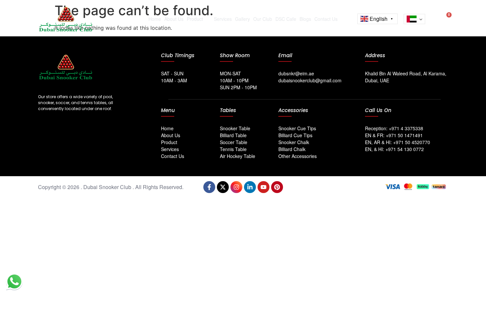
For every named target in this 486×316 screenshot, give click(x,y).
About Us (173, 19)
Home (154, 19)
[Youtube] (263, 187)
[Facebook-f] (209, 187)
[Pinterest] (277, 187)
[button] (433, 18)
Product (195, 19)
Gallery (242, 19)
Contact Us (326, 19)
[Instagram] (236, 187)
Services (223, 19)
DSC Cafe (285, 19)
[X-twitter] (223, 187)
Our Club (262, 19)
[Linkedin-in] (250, 187)
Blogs (305, 19)
